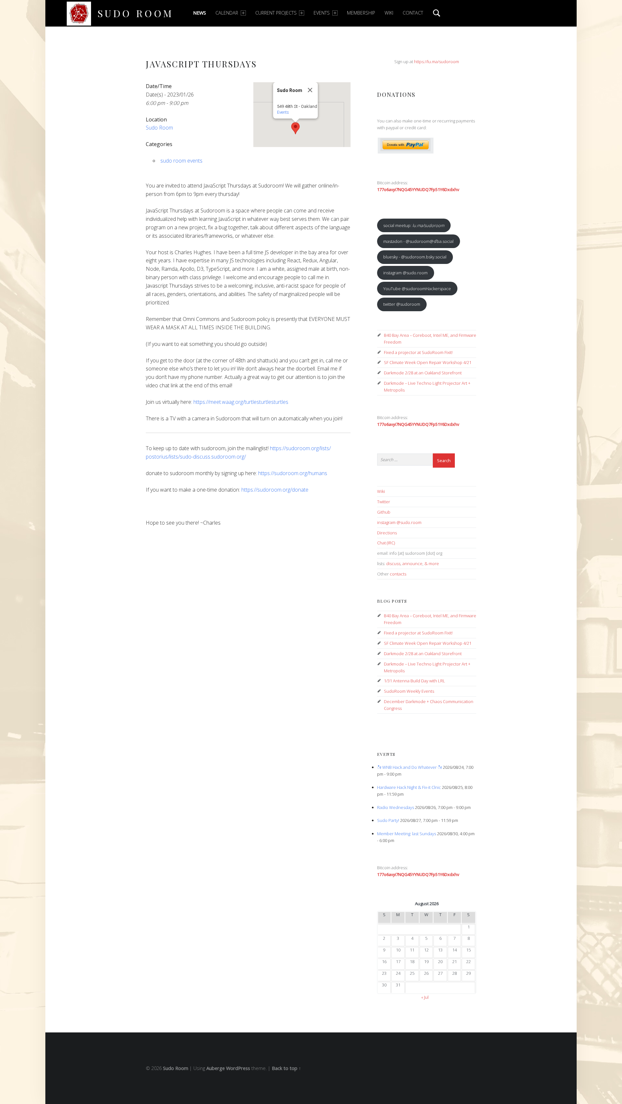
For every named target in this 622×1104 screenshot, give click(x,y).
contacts (398, 574)
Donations (396, 94)
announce (412, 563)
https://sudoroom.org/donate (274, 489)
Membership (361, 13)
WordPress (238, 1068)
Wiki (389, 13)
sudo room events (181, 160)
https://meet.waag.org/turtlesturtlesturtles (240, 401)
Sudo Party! (388, 820)
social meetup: (413, 225)
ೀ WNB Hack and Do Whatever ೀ (409, 767)
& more (431, 563)
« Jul (425, 997)
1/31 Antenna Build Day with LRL (414, 681)
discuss (393, 563)
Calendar (226, 13)
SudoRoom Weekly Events (409, 691)
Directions (387, 533)
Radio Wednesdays (395, 807)
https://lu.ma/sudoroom (436, 61)
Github (383, 512)
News (199, 13)
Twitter (383, 502)
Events (322, 13)
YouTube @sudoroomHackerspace (417, 288)
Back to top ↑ (286, 1068)
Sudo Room (136, 13)
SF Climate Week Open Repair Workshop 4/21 (427, 362)
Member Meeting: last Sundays (406, 834)
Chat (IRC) (386, 543)
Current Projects (276, 13)
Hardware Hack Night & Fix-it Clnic (409, 787)
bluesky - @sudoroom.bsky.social (414, 257)
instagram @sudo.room (405, 273)
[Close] (310, 90)
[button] (295, 128)
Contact (413, 13)
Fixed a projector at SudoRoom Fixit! (418, 352)
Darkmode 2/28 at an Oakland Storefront (423, 373)
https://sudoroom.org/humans (292, 473)
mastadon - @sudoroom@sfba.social (418, 241)
